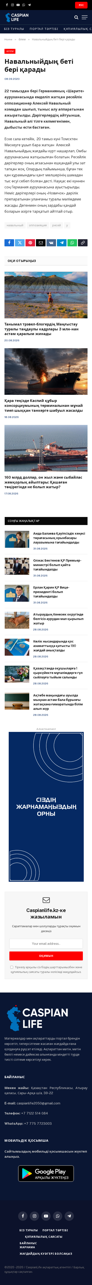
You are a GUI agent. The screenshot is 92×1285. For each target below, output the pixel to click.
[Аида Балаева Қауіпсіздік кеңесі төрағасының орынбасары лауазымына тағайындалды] (17, 539)
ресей (56, 225)
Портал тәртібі (44, 29)
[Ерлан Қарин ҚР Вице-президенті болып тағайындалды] (17, 593)
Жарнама (27, 1247)
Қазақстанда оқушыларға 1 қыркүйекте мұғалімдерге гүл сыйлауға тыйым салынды (58, 673)
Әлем (10, 51)
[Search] (76, 17)
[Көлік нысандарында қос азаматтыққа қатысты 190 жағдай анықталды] (17, 647)
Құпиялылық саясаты (43, 1236)
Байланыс (28, 1243)
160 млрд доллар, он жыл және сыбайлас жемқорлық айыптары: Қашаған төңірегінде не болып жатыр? (43, 482)
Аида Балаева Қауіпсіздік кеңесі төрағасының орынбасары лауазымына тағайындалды (59, 538)
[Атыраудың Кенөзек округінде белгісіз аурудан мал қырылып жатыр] (17, 620)
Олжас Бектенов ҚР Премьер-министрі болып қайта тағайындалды (57, 565)
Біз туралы (14, 29)
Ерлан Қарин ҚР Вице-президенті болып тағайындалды (51, 592)
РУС (81, 5)
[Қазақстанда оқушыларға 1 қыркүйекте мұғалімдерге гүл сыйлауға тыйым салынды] (17, 674)
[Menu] (85, 17)
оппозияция (38, 225)
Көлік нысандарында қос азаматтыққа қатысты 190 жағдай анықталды (54, 646)
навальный (15, 225)
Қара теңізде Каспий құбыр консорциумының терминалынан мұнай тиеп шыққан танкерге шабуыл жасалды (43, 406)
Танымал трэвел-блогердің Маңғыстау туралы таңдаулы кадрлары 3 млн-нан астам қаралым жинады (41, 329)
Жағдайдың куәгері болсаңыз (46, 1253)
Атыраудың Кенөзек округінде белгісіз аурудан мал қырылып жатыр (58, 619)
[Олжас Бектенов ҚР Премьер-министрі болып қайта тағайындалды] (17, 566)
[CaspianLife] (32, 17)
